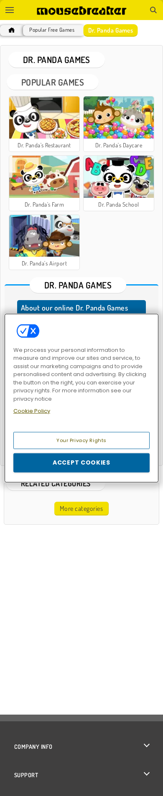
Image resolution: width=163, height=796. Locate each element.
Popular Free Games (51, 30)
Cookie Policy (31, 411)
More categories (81, 508)
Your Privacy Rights (81, 440)
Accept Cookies (81, 462)
